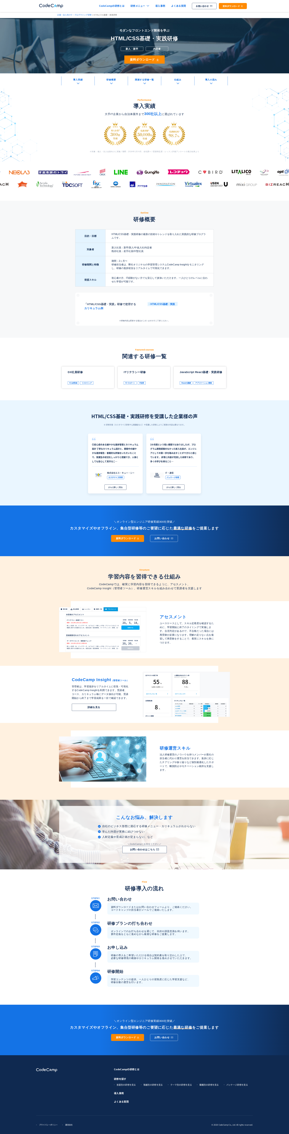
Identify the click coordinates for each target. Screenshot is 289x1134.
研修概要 (111, 79)
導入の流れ (211, 79)
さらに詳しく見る (115, 487)
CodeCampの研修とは (126, 1069)
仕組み (177, 79)
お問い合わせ (202, 6)
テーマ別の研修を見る (181, 1084)
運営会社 (69, 1124)
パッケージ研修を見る (237, 1084)
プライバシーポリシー (48, 1124)
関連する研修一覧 (144, 79)
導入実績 (78, 79)
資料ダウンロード (231, 6)
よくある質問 (178, 6)
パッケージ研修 (173, 477)
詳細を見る (94, 707)
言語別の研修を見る (126, 1084)
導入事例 (160, 6)
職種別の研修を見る (209, 1084)
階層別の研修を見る (153, 1084)
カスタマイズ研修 (115, 477)
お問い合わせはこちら (142, 849)
